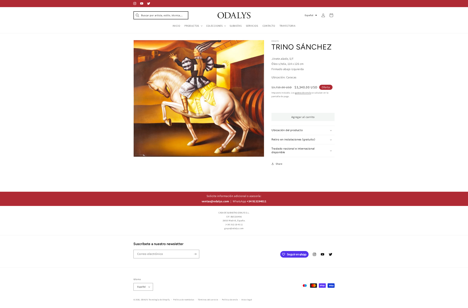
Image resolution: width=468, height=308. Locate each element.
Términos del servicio (208, 299)
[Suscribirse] (195, 254)
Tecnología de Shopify (159, 299)
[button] (160, 15)
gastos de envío (303, 92)
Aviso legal (246, 299)
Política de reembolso (183, 299)
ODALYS (144, 299)
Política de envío (230, 299)
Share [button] (279, 163)
